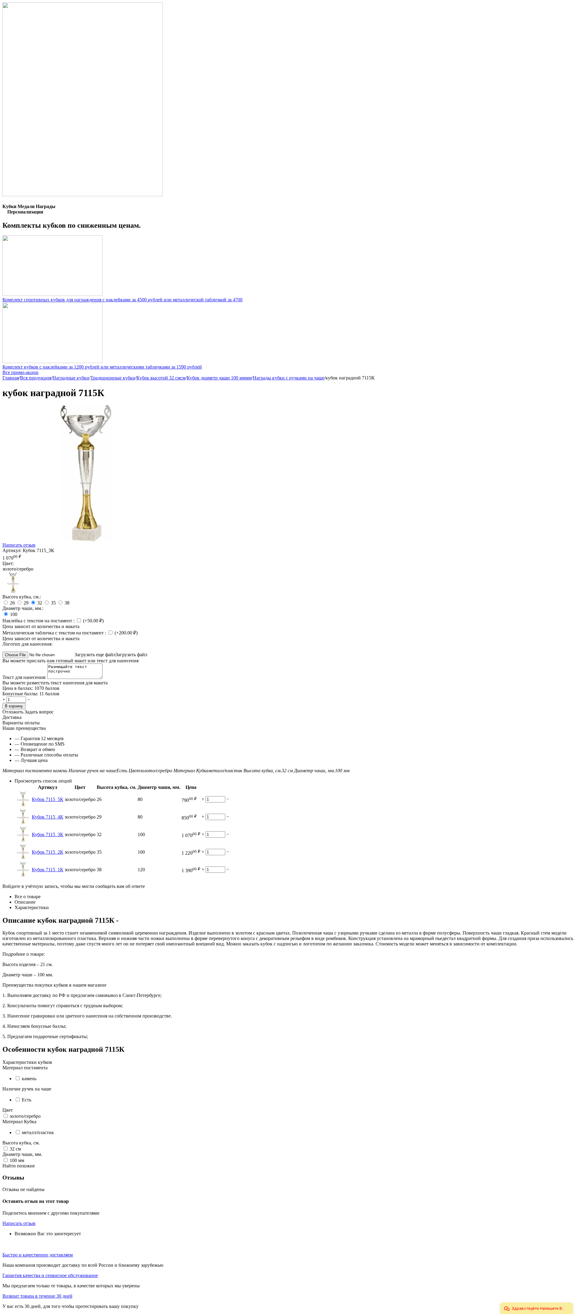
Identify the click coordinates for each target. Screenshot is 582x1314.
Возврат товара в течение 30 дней (37, 1296)
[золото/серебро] (13, 591)
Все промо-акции (20, 372)
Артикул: (12, 550)
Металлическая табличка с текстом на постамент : (54, 632)
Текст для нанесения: (24, 677)
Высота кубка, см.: (21, 596)
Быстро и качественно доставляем (37, 1254)
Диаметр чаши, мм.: (22, 608)
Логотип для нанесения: (27, 644)
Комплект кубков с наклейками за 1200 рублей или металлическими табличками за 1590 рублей (102, 366)
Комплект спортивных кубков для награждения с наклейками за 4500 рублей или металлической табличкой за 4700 (122, 299)
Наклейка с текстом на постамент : (39, 620)
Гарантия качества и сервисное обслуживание (50, 1275)
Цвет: (8, 563)
